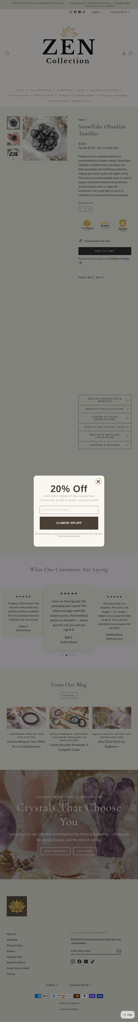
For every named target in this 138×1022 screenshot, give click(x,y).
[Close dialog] (98, 481)
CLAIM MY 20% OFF (69, 523)
